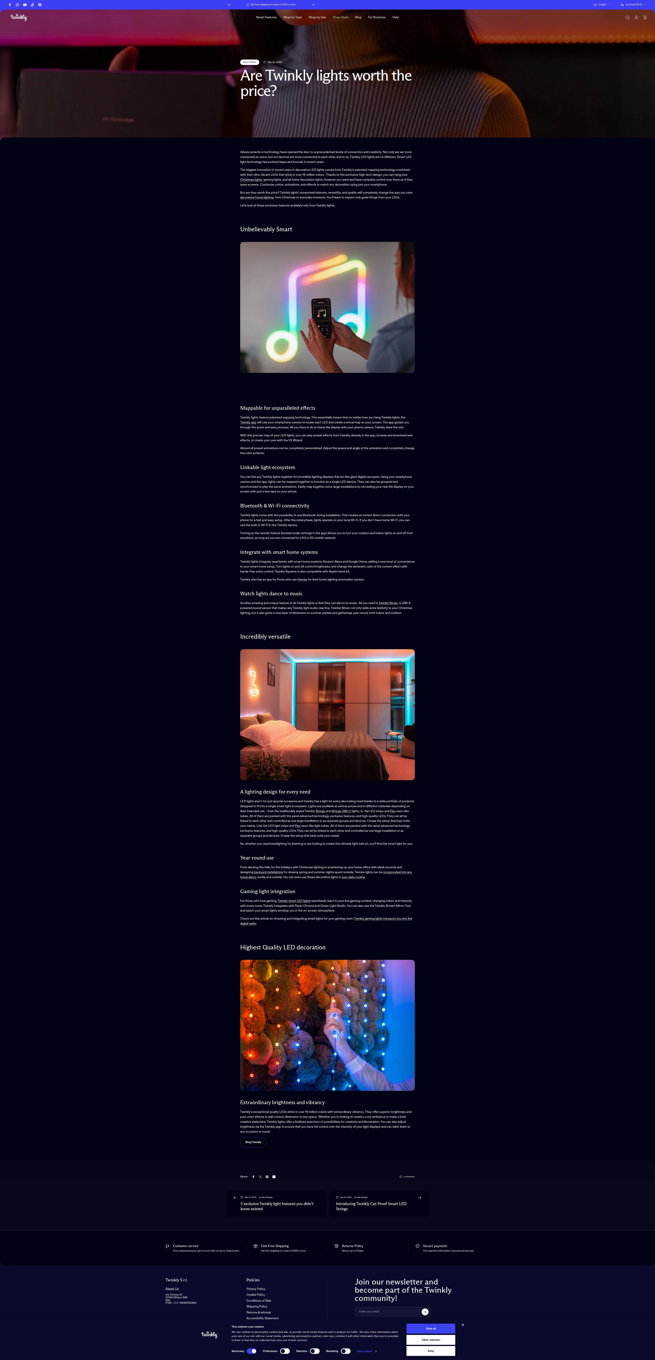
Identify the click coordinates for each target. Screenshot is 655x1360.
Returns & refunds (258, 1312)
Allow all (431, 1328)
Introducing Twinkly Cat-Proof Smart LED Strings (371, 1206)
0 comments (409, 1177)
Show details (364, 1351)
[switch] (285, 1351)
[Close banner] (463, 1325)
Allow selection (431, 1339)
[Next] (313, 5)
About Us (172, 1288)
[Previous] (229, 5)
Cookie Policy (255, 1294)
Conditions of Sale (258, 1300)
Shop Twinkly (253, 1142)
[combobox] (602, 5)
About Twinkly (249, 62)
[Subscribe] (425, 1311)
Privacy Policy (255, 1289)
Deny (431, 1350)
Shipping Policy (256, 1306)
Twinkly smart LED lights (294, 901)
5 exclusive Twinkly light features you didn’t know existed (277, 1206)
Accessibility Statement (262, 1318)
